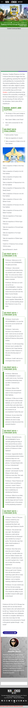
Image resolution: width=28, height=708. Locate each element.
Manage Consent (18, 706)
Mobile (21, 26)
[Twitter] (11, 700)
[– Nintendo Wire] (14, 691)
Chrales (5, 92)
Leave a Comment (7, 22)
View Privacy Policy (8, 697)
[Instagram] (4, 700)
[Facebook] (2, 700)
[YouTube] (14, 700)
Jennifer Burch (24, 22)
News (25, 26)
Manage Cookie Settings (19, 697)
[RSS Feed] (14, 702)
